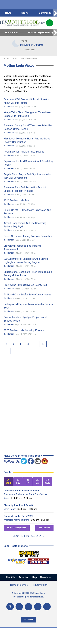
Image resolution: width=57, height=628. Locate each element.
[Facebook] (19, 606)
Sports (24, 13)
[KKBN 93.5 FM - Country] (38, 560)
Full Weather (26, 45)
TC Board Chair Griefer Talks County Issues (27, 294)
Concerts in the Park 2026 (18, 516)
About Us (10, 577)
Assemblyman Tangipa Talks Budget (24, 151)
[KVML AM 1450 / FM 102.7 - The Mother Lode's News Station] (29, 553)
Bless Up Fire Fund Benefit (19, 505)
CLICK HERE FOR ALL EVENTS (28, 536)
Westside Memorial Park (16, 519)
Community (45, 13)
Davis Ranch (10, 509)
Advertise (23, 577)
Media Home (11, 32)
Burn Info (38, 45)
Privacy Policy (40, 584)
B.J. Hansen (9, 106)
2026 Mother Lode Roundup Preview (24, 330)
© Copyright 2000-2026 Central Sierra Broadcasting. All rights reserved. (28, 595)
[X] (10, 606)
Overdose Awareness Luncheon (22, 490)
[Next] (7, 351)
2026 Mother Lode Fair (16, 200)
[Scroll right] (55, 13)
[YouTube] (28, 606)
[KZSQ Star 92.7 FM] (15, 560)
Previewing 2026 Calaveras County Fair (25, 284)
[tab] (8, 481)
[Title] (47, 606)
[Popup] (49, 22)
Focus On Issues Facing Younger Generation (28, 236)
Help (34, 577)
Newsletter (45, 577)
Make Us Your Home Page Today (23, 455)
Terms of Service (19, 584)
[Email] (37, 606)
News (8, 13)
